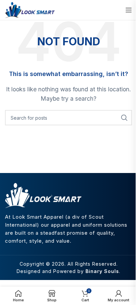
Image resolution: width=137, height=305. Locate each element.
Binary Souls (102, 271)
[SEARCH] (124, 117)
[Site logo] (30, 9)
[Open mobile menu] (128, 10)
